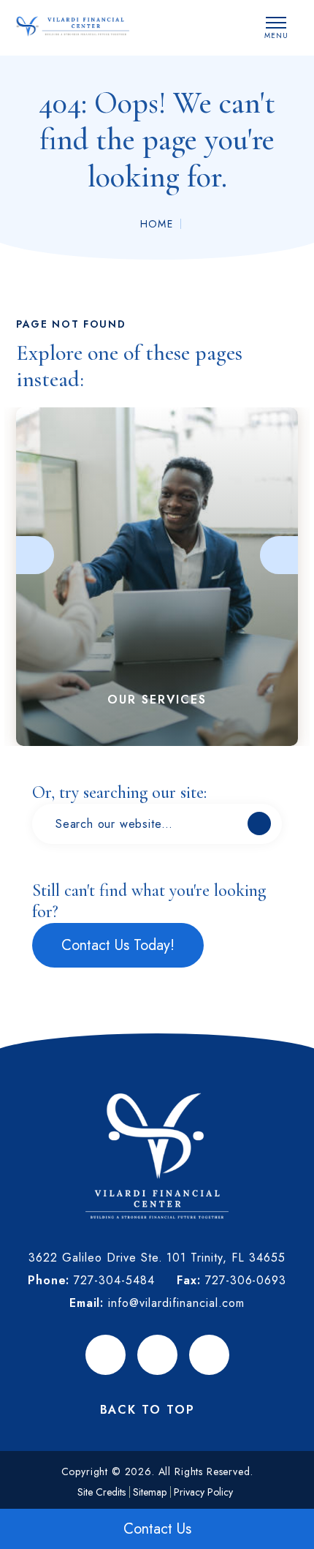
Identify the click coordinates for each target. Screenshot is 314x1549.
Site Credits (101, 1492)
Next (279, 555)
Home (157, 224)
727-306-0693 (246, 1280)
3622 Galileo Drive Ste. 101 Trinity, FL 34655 (156, 1257)
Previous (35, 555)
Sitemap (149, 1492)
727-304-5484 (114, 1280)
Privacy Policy (203, 1492)
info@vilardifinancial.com (176, 1302)
